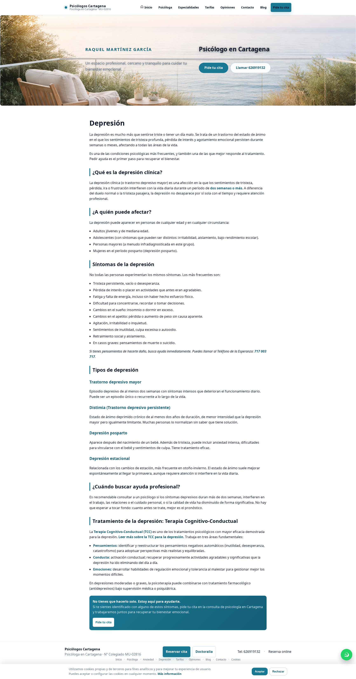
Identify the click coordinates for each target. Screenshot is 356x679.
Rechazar (278, 671)
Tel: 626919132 (249, 651)
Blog (263, 7)
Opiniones (227, 7)
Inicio (119, 659)
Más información (170, 674)
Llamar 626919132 (250, 67)
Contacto (247, 7)
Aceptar (260, 671)
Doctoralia (204, 651)
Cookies (235, 659)
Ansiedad (148, 659)
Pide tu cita (281, 7)
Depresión (165, 659)
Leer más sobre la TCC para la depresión (150, 537)
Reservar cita (176, 651)
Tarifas (209, 7)
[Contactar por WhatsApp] (346, 654)
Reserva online (279, 651)
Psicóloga (165, 7)
